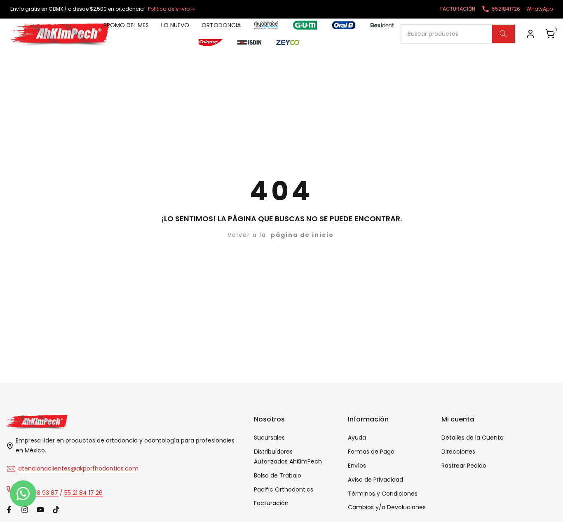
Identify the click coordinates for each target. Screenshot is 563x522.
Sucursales (269, 437)
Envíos (357, 465)
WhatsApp (539, 8)
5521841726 (506, 8)
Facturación (271, 503)
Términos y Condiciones (383, 493)
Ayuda (357, 437)
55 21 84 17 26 (83, 493)
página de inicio (302, 235)
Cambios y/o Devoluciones (387, 507)
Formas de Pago (371, 451)
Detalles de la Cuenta (472, 437)
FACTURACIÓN (457, 8)
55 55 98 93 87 (37, 493)
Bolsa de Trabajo (277, 475)
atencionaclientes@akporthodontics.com (78, 468)
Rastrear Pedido (463, 465)
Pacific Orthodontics (283, 489)
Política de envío (169, 8)
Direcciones (458, 451)
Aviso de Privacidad (375, 479)
